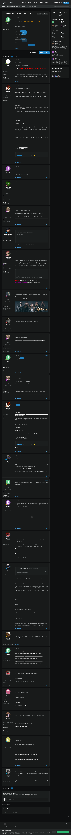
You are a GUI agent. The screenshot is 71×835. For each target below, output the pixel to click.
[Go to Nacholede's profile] (8, 294)
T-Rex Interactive (18, 158)
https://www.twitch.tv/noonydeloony (33, 282)
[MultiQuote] (16, 82)
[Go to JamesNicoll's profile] (54, 76)
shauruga (8, 638)
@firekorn (23, 34)
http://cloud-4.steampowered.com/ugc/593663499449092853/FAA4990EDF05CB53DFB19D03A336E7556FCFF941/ (31, 429)
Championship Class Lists (23, 150)
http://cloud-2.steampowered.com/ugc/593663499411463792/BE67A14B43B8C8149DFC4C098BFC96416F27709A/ (31, 122)
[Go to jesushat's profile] (8, 168)
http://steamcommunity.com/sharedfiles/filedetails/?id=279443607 (29, 663)
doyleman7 (8, 506)
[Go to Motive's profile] (62, 26)
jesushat (8, 172)
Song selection (17, 728)
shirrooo (5, 74)
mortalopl (6, 100)
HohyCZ (8, 324)
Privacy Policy (5, 826)
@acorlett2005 (23, 31)
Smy (8, 461)
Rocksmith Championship (23, 147)
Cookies (15, 826)
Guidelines (16, 832)
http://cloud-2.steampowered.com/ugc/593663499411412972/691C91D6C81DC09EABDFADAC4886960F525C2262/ (31, 107)
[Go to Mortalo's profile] (8, 87)
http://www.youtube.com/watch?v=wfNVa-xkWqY (25, 612)
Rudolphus (8, 743)
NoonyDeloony (8, 257)
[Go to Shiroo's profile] (8, 61)
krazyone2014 (6, 29)
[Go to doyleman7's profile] (8, 502)
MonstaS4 (8, 775)
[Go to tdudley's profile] (8, 691)
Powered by (63, 826)
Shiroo (8, 65)
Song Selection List (21, 149)
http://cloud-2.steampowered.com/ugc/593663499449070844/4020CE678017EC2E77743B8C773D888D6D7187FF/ (31, 414)
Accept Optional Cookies (63, 831)
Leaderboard (22, 148)
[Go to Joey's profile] (8, 19)
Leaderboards (17, 727)
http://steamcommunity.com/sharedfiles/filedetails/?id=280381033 (29, 254)
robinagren (6, 727)
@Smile (22, 358)
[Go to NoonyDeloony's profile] (8, 253)
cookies (26, 832)
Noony (5, 263)
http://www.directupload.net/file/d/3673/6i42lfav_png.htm (27, 468)
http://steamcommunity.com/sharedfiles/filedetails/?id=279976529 (29, 661)
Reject (54, 831)
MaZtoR (8, 718)
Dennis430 (8, 654)
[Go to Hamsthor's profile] (53, 76)
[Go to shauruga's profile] (8, 634)
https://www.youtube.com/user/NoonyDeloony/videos (28, 280)
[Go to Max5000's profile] (8, 534)
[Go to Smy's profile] (8, 457)
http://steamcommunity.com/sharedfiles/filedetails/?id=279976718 (29, 653)
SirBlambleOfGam (8, 234)
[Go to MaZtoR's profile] (8, 714)
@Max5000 (24, 40)
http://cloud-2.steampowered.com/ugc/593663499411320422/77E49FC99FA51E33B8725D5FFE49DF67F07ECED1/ (31, 92)
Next (16, 56)
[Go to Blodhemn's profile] (57, 76)
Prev (6, 56)
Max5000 (8, 538)
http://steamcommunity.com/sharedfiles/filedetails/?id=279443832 (29, 658)
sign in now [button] (27, 794)
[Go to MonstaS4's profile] (8, 771)
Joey (8, 23)
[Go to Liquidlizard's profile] (8, 183)
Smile (8, 213)
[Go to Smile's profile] (8, 209)
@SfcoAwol (24, 32)
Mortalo (8, 91)
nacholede (6, 306)
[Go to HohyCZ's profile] (8, 320)
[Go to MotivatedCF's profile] (58, 76)
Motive (64, 25)
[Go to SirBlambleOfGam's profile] (8, 230)
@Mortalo (19, 155)
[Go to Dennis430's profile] (8, 650)
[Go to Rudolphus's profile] (8, 739)
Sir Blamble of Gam (7, 240)
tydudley (5, 701)
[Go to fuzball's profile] (55, 76)
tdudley (8, 695)
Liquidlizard (8, 187)
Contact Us (11, 826)
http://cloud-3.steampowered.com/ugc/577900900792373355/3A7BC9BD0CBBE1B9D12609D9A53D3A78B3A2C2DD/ (31, 704)
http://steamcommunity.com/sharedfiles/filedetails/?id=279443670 (29, 656)
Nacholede (8, 298)
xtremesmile (6, 219)
